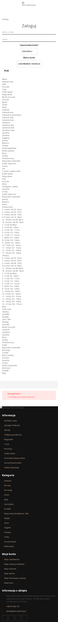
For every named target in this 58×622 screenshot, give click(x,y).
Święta (7, 518)
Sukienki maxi (8, 120)
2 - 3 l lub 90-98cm (9, 225)
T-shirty (5, 352)
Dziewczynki (7, 207)
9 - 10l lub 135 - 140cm (11, 242)
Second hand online (12, 463)
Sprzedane (9, 504)
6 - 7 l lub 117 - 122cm (11, 235)
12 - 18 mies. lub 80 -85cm (12, 219)
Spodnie (5, 133)
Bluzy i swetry (8, 355)
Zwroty (7, 430)
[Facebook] (5, 618)
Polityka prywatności (13, 434)
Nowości (7, 81)
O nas (6, 444)
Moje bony (8, 583)
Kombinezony (8, 158)
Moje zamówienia (11, 559)
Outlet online (9, 453)
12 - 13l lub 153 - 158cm (11, 250)
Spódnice (6, 122)
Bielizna (5, 143)
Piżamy (5, 145)
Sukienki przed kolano (11, 115)
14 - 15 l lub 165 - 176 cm (12, 304)
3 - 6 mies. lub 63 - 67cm (12, 212)
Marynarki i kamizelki (11, 161)
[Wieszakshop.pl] (29, 7)
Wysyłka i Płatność (12, 425)
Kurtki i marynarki (9, 365)
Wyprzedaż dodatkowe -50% (16, 513)
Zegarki (7, 527)
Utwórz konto (29, 58)
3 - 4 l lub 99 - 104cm (10, 227)
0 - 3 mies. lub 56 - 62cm (12, 209)
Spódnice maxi (8, 130)
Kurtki (4, 345)
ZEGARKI (5, 314)
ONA (4, 84)
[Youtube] (18, 618)
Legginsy (6, 138)
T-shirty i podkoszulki (11, 171)
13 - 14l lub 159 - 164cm (11, 253)
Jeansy (5, 140)
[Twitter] (11, 618)
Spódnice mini (8, 125)
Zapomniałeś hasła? (29, 45)
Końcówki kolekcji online (14, 458)
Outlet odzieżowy (11, 467)
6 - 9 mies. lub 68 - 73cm (12, 214)
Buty (4, 306)
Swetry (5, 156)
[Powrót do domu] (3, 384)
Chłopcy (5, 255)
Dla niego (6, 350)
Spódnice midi (8, 127)
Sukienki (5, 109)
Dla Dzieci (6, 368)
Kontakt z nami (10, 420)
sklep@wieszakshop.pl (16, 611)
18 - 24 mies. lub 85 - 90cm (13, 222)
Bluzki (4, 102)
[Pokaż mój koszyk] (29, 75)
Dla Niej (5, 322)
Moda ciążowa (8, 150)
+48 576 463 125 (12, 606)
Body (4, 107)
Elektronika (9, 546)
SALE (6, 319)
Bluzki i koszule (8, 97)
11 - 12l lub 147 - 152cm (11, 248)
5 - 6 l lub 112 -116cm (10, 232)
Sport (6, 523)
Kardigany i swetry (10, 186)
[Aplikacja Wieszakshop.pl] (29, 407)
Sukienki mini (7, 112)
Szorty (5, 166)
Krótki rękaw (7, 92)
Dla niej (7, 485)
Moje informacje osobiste (15, 578)
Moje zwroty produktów (14, 564)
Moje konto (9, 554)
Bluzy (4, 153)
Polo (4, 179)
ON (3, 168)
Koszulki (5, 86)
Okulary (5, 311)
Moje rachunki (10, 568)
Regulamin (8, 439)
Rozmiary (8, 448)
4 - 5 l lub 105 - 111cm (11, 230)
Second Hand (10, 541)
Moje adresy (9, 573)
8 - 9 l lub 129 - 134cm (11, 240)
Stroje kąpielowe (9, 148)
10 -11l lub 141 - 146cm (11, 245)
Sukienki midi (7, 117)
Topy (4, 89)
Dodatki (5, 317)
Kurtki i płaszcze (9, 163)
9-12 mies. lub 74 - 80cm (12, 217)
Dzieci (4, 204)
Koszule (5, 99)
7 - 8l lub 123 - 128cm (10, 237)
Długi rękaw (7, 94)
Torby (6, 309)
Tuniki (4, 104)
